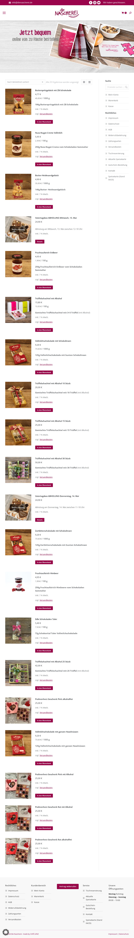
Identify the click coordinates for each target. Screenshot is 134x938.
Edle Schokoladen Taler (46, 619)
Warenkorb (113, 100)
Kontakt (111, 170)
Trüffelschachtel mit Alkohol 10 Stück (53, 383)
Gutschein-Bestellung (117, 165)
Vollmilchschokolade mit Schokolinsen (53, 341)
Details (40, 241)
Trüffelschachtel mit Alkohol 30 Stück (53, 458)
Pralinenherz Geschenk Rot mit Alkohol (53, 807)
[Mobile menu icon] (4, 12)
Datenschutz (113, 124)
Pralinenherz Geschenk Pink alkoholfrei (54, 699)
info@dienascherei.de (22, 2)
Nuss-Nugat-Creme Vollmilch (48, 132)
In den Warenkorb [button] (44, 122)
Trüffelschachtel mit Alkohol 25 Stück (53, 661)
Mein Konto (113, 94)
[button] (6, 932)
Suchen (126, 87)
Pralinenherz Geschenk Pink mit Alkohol (54, 774)
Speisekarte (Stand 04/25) (116, 178)
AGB (110, 129)
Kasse (110, 106)
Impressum (113, 118)
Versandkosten (46, 114)
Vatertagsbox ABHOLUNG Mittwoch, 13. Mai (56, 218)
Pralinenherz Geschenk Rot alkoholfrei (53, 839)
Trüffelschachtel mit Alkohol (48, 298)
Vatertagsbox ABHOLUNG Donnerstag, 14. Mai (57, 496)
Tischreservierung (116, 153)
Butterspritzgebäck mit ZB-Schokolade (53, 90)
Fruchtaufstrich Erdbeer (46, 252)
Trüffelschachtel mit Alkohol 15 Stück (53, 421)
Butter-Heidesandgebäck (47, 175)
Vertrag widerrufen (67, 886)
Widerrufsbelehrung (117, 135)
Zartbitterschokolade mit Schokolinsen (53, 530)
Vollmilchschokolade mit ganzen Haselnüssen (56, 731)
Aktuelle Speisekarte (117, 159)
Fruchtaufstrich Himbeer (46, 573)
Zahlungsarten (114, 141)
